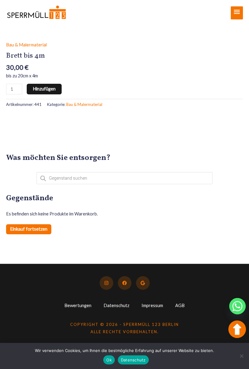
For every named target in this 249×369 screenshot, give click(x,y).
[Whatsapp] (237, 306)
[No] (241, 356)
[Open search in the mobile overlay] (124, 178)
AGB (180, 305)
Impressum (152, 305)
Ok (109, 359)
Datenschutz (116, 305)
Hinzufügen (44, 88)
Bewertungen (77, 305)
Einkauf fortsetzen (28, 229)
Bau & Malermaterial (26, 44)
